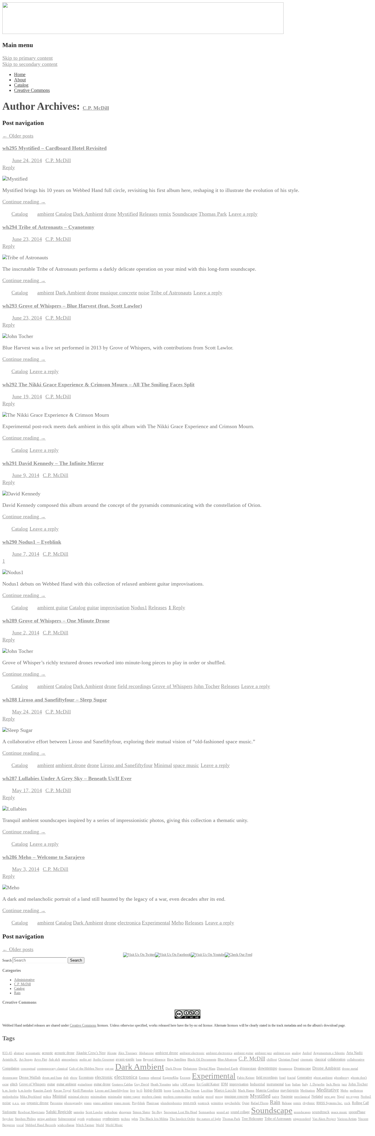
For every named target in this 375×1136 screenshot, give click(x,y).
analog (296, 1053)
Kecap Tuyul (62, 1090)
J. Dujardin (317, 1084)
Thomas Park (213, 214)
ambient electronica (219, 1053)
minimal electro (78, 1096)
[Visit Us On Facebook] (173, 955)
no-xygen (352, 1096)
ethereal (156, 1077)
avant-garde (125, 1059)
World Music (114, 1125)
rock (347, 1103)
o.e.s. (15, 1103)
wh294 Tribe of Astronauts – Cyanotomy (48, 227)
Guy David (141, 1084)
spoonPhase (357, 1112)
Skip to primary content (27, 58)
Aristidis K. (10, 1059)
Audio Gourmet (103, 1059)
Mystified (127, 214)
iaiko (175, 1084)
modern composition (177, 1096)
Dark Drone (174, 1068)
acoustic (47, 1053)
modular (198, 1096)
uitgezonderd (302, 1118)
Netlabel (317, 1096)
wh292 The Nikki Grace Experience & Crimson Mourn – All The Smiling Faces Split (98, 384)
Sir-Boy (157, 1112)
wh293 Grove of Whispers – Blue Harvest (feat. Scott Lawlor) (72, 306)
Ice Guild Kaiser (208, 1084)
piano (88, 1103)
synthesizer (93, 1118)
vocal (20, 1125)
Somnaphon (207, 1112)
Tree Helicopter (252, 1119)
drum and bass (52, 1077)
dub (66, 1077)
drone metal (350, 1068)
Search (7, 960)
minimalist (115, 1096)
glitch (14, 1084)
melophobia (10, 1096)
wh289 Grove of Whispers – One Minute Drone (56, 621)
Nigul (341, 1096)
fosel (282, 1077)
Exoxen (185, 1077)
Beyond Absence (154, 1059)
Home (19, 74)
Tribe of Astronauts (171, 293)
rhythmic (309, 1103)
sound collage (240, 1112)
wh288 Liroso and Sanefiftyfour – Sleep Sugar (54, 700)
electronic (104, 1077)
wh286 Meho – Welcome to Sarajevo (43, 857)
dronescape (10, 1077)
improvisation (114, 607)
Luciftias (207, 1090)
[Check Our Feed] (238, 955)
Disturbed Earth (227, 1068)
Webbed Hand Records (40, 1125)
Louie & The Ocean (186, 1090)
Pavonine (56, 1103)
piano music (122, 1103)
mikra (47, 1096)
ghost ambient (323, 1077)
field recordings (134, 686)
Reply (176, 607)
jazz (344, 1084)
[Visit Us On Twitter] (139, 955)
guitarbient (85, 1084)
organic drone (38, 1103)
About (20, 79)
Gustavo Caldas (122, 1084)
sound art (223, 1112)
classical (320, 1059)
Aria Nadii (354, 1053)
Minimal (163, 765)
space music (186, 765)
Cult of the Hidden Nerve (86, 1068)
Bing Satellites (176, 1059)
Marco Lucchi (225, 1090)
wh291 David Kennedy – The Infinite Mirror (53, 463)
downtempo (267, 1068)
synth (81, 1118)
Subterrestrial (67, 1118)
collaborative (355, 1059)
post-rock (189, 1103)
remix (165, 214)
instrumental (275, 1084)
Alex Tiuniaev (127, 1053)
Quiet (245, 1103)
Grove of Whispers (172, 686)
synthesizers (111, 1119)
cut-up (109, 1068)
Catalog (21, 85)
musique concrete (118, 293)
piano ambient (102, 1103)
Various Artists (347, 1118)
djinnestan (248, 1068)
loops (167, 1090)
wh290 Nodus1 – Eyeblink (31, 542)
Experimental (156, 923)
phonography (73, 1103)
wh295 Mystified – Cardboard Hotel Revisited (54, 148)
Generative (304, 1077)
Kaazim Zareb (42, 1090)
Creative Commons (32, 90)
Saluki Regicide (59, 1112)
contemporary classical (52, 1068)
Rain (17, 993)
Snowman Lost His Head (180, 1112)
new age (329, 1096)
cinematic (306, 1059)
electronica (129, 923)
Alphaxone (146, 1053)
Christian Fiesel (288, 1059)
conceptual (28, 1068)
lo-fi (139, 1090)
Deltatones (190, 1068)
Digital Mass (207, 1068)
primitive (217, 1103)
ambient (45, 214)
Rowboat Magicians (31, 1112)
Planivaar (152, 1103)
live (132, 1090)
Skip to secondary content (29, 64)
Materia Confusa (267, 1090)
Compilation (10, 1068)
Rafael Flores (259, 1103)
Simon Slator (141, 1112)
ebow (73, 1077)
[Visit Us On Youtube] (208, 955)
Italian (296, 1084)
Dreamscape (302, 1068)
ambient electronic (192, 1053)
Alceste (112, 1053)
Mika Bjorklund (31, 1096)
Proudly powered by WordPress (36, 1130)
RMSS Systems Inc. (329, 1103)
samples (79, 1112)
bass (139, 1059)
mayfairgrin (289, 1090)
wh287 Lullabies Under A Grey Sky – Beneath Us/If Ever (67, 778)
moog (219, 1096)
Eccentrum (86, 1078)
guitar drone (102, 1084)
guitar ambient (66, 1084)
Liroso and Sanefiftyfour (126, 765)
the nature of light (209, 1118)
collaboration (336, 1059)
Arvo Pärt (40, 1059)
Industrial (257, 1084)
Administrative (24, 980)
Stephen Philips (25, 1118)
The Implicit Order (182, 1118)
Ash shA (54, 1059)
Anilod (307, 1053)
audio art (85, 1059)
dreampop (285, 1068)
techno (125, 1118)
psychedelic (233, 1103)
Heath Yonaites (161, 1084)
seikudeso (110, 1112)
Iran (288, 1084)
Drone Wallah (30, 1077)
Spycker (7, 1118)
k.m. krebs (9, 1090)
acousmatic (32, 1053)
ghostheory (341, 1077)
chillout (272, 1059)
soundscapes (302, 1112)
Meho (177, 923)
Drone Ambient (326, 1068)
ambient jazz (263, 1053)
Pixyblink (138, 1103)
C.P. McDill (96, 108)
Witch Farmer (85, 1125)
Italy (305, 1084)
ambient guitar (52, 607)
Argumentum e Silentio (329, 1053)
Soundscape (184, 214)
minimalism (98, 1096)
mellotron (356, 1090)
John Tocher (207, 686)
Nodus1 (139, 607)
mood (210, 1096)
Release (287, 1103)
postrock (203, 1103)
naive (275, 1096)
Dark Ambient (88, 214)
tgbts (135, 1118)
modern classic (152, 1096)
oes (23, 1103)
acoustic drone (64, 1053)
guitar (93, 607)
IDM (224, 1084)
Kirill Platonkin (83, 1090)
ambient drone (70, 765)
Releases (148, 214)
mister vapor (131, 1096)
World (100, 1125)
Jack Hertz (333, 1084)
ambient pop (281, 1053)
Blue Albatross (227, 1059)
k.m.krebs (25, 1090)
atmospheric (70, 1059)
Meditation (307, 1090)
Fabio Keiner (246, 1077)
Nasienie (287, 1096)
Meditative (327, 1090)
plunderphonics (171, 1103)
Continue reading (24, 202)
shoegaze (125, 1112)
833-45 (7, 1053)
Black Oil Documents (202, 1059)
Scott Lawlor (94, 1112)
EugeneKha (170, 1077)
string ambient (47, 1118)
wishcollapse (65, 1125)
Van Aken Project (324, 1118)
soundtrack (321, 1112)
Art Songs (26, 1059)
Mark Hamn (246, 1090)
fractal (291, 1077)
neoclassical (302, 1096)
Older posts (17, 136)
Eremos (144, 1077)
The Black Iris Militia (153, 1118)
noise (143, 293)
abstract (19, 1053)
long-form (153, 1089)
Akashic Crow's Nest (90, 1053)
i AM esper (187, 1084)
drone (110, 214)
